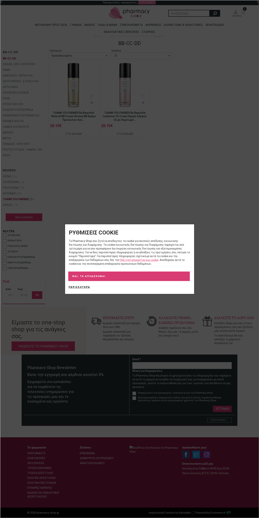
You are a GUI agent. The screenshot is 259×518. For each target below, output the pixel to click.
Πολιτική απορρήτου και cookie (139, 259)
